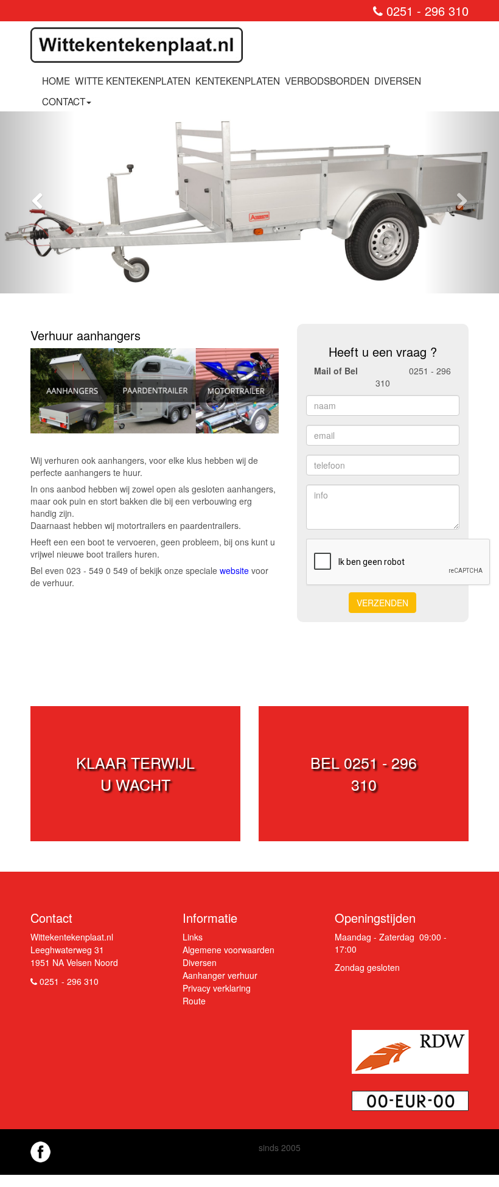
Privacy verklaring (217, 988)
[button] (37, 202)
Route (194, 1001)
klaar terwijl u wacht (135, 773)
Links (193, 937)
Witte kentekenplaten (132, 80)
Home (56, 80)
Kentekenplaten (237, 80)
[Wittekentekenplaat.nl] (141, 48)
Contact (63, 101)
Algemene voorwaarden (228, 950)
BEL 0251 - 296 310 (363, 773)
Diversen (397, 80)
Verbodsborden (327, 80)
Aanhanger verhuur (220, 975)
